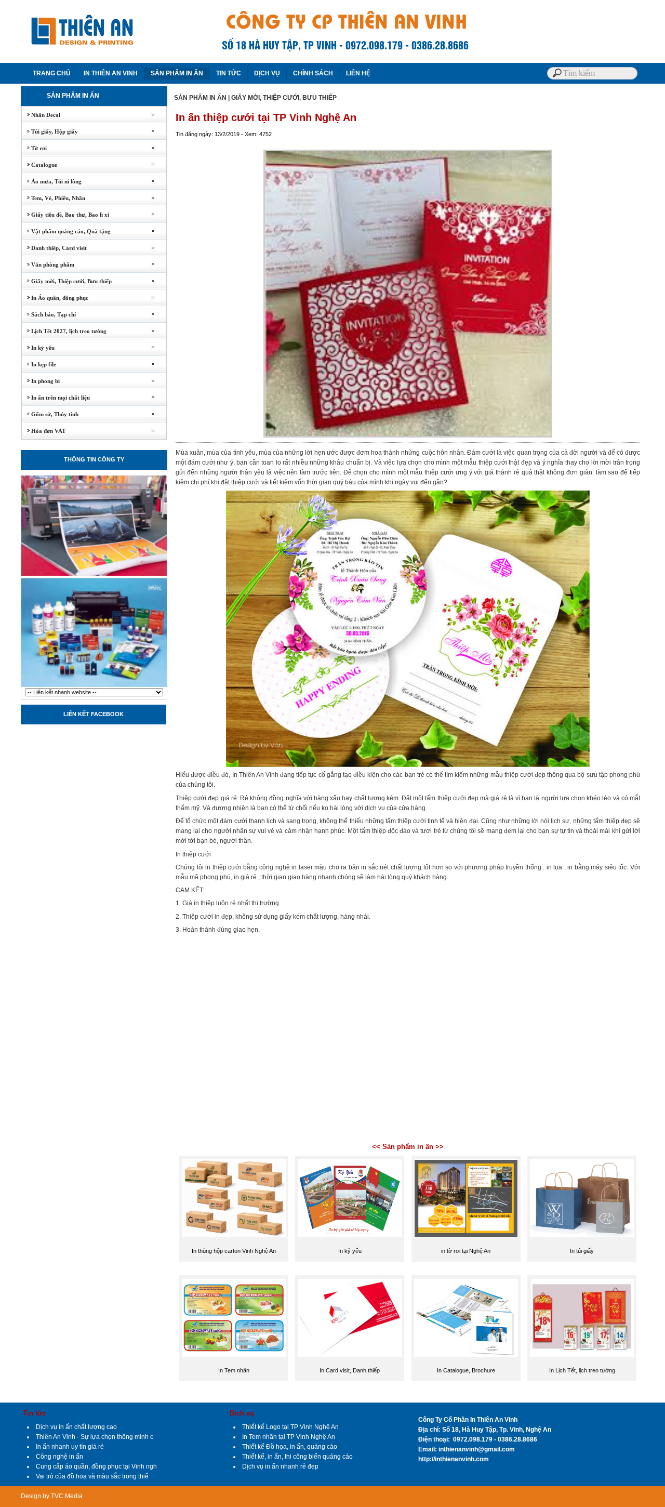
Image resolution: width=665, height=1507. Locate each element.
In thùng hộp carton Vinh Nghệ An (234, 1251)
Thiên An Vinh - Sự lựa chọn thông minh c (94, 1436)
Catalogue (39, 165)
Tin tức (34, 1413)
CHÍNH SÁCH (313, 73)
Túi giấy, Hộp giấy (50, 131)
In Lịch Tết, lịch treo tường (582, 1370)
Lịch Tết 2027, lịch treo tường (64, 331)
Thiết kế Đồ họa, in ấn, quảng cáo (289, 1446)
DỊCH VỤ (267, 73)
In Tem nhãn (233, 1370)
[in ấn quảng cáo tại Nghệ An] (94, 686)
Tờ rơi (34, 148)
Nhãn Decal (41, 115)
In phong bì (41, 381)
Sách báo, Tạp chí (49, 314)
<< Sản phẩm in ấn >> (408, 1147)
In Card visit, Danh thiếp (350, 1370)
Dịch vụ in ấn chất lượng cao (76, 1427)
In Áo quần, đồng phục (55, 298)
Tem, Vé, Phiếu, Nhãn (53, 198)
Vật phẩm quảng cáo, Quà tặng (66, 231)
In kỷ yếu (38, 348)
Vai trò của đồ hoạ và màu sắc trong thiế (92, 1476)
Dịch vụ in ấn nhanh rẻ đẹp (280, 1466)
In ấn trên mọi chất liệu (56, 397)
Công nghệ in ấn (59, 1456)
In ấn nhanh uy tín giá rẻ (70, 1446)
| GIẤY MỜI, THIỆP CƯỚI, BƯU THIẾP (282, 97)
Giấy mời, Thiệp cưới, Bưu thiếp (67, 281)
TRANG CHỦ (52, 73)
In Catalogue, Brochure (466, 1370)
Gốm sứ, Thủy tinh (50, 414)
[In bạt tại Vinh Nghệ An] (94, 574)
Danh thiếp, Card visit (54, 248)
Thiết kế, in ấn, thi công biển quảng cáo (297, 1456)
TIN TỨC (228, 73)
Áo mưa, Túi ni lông (52, 181)
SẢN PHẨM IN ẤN (177, 73)
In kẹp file (39, 364)
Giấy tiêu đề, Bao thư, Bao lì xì (65, 214)
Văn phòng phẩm (48, 264)
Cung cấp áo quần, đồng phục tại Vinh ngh (96, 1466)
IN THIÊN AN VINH (111, 73)
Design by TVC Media (52, 1496)
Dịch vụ (242, 1413)
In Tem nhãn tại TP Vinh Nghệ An (288, 1436)
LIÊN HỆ (358, 73)
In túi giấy (582, 1251)
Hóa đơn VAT (43, 431)
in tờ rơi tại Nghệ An (465, 1251)
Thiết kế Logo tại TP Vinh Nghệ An (290, 1427)
